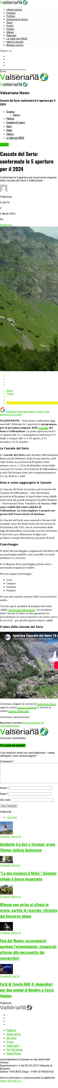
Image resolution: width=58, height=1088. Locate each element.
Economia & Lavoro (17, 19)
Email (4, 793)
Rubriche (11, 35)
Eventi (9, 25)
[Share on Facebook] (32, 375)
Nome (4, 788)
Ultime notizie (14, 9)
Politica (10, 16)
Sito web (5, 799)
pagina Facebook (27, 707)
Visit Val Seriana (14, 1049)
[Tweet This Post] (32, 379)
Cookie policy (12, 1046)
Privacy (10, 1042)
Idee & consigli (14, 41)
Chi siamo (11, 1038)
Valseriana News (46, 704)
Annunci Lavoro (15, 45)
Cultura (10, 29)
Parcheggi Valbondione (21, 609)
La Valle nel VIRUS (16, 38)
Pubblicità (11, 1030)
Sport (9, 22)
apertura (26, 722)
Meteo (10, 32)
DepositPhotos (13, 1053)
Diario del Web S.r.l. (11, 1080)
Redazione (6, 224)
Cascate (43, 427)
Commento (7, 761)
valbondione (12, 725)
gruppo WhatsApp (18, 711)
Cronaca (10, 12)
